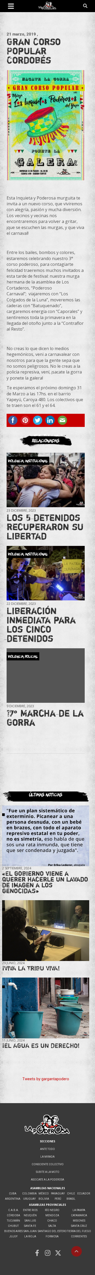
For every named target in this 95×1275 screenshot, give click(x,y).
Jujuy (13, 1236)
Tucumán (13, 1220)
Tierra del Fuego (79, 1231)
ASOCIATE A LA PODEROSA (47, 1179)
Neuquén (30, 1215)
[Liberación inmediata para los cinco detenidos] (45, 573)
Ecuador (83, 1193)
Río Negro (52, 1210)
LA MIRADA (47, 1156)
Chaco (52, 1220)
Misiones (79, 1220)
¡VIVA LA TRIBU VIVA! (31, 968)
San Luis (30, 1220)
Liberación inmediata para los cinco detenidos (41, 624)
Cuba (12, 1193)
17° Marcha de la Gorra (45, 718)
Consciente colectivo (48, 1164)
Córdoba (13, 1215)
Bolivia (44, 1198)
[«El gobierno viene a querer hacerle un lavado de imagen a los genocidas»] (45, 835)
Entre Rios (30, 1210)
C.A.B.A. (13, 1210)
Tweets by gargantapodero (45, 1079)
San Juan (30, 1231)
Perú (58, 1198)
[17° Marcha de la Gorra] (45, 675)
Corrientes (79, 1236)
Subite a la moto (47, 1172)
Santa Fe (30, 1225)
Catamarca (79, 1215)
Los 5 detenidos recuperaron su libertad (45, 526)
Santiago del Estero (52, 1231)
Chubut (13, 1225)
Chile (71, 1193)
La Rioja (30, 1236)
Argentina (12, 1198)
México (44, 1193)
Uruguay (29, 1198)
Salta (52, 1225)
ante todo (47, 1149)
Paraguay (58, 1193)
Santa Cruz (79, 1225)
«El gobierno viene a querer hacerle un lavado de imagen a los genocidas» (45, 882)
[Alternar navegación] (11, 6)
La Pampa (79, 1210)
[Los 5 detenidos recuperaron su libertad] (45, 480)
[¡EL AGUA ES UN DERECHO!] (45, 1007)
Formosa (52, 1236)
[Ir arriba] (76, 1251)
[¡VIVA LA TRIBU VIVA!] (45, 930)
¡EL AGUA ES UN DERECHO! (41, 1045)
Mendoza (52, 1215)
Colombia (29, 1193)
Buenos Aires (13, 1231)
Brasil (70, 1198)
